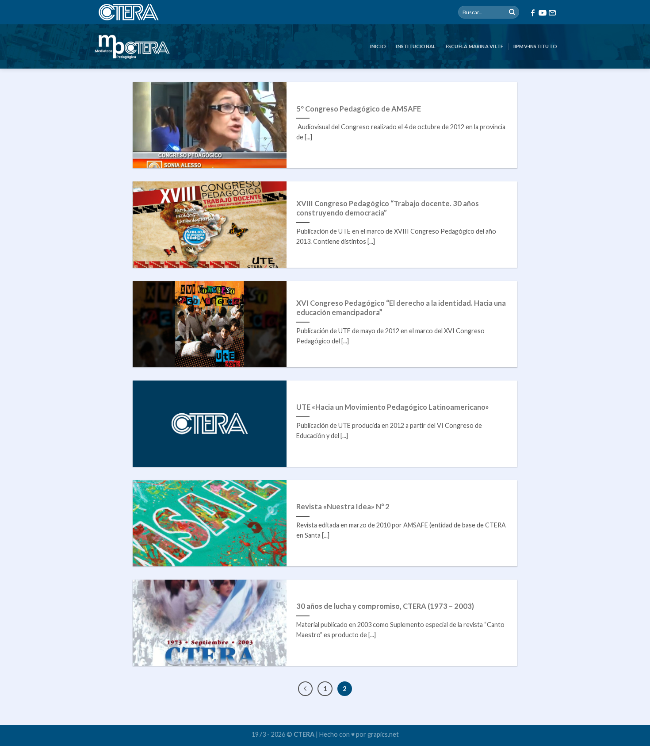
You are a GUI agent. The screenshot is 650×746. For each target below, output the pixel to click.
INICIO (378, 46)
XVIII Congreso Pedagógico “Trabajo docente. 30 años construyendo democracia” (387, 208)
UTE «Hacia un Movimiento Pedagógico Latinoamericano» (392, 407)
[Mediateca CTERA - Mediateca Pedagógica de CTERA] (132, 46)
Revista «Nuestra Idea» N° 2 (343, 506)
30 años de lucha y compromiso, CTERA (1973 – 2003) (385, 606)
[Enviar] (512, 12)
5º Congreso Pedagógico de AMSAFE (358, 108)
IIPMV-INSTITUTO (535, 46)
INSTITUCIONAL (416, 46)
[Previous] (305, 688)
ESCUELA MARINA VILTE (474, 46)
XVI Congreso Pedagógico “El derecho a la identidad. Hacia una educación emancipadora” (401, 308)
